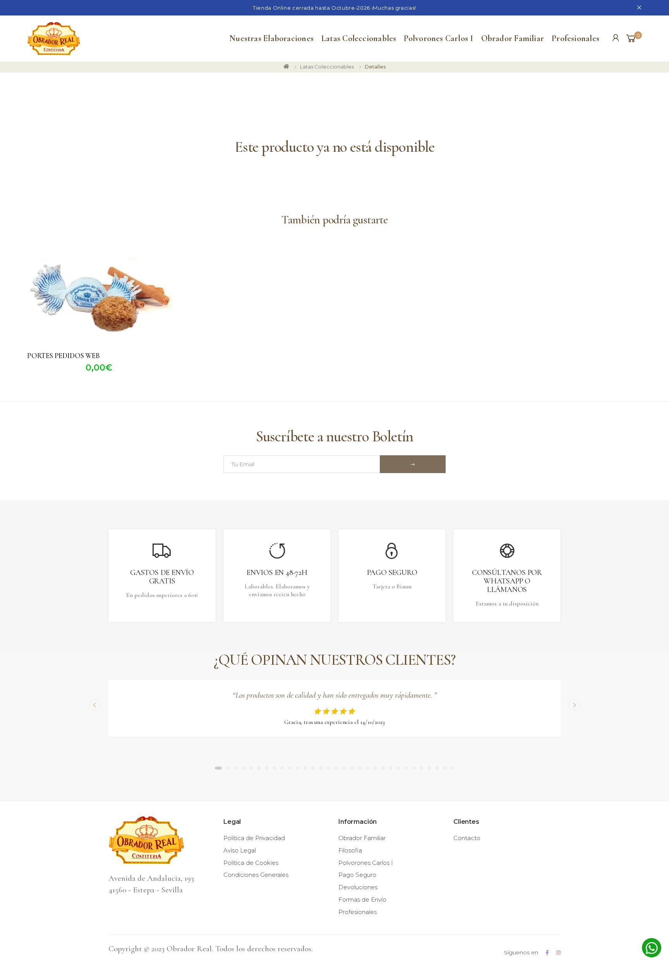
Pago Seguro (357, 874)
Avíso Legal (239, 850)
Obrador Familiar (512, 38)
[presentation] (95, 705)
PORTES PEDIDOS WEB (63, 355)
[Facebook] (547, 952)
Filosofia (350, 850)
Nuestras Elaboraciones (271, 38)
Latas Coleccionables (358, 38)
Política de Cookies (250, 862)
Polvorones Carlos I (438, 38)
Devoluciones (357, 887)
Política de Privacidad (254, 838)
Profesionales (575, 38)
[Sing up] (413, 464)
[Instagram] (558, 952)
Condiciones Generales (255, 874)
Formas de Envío (362, 899)
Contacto (466, 838)
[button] (633, 39)
